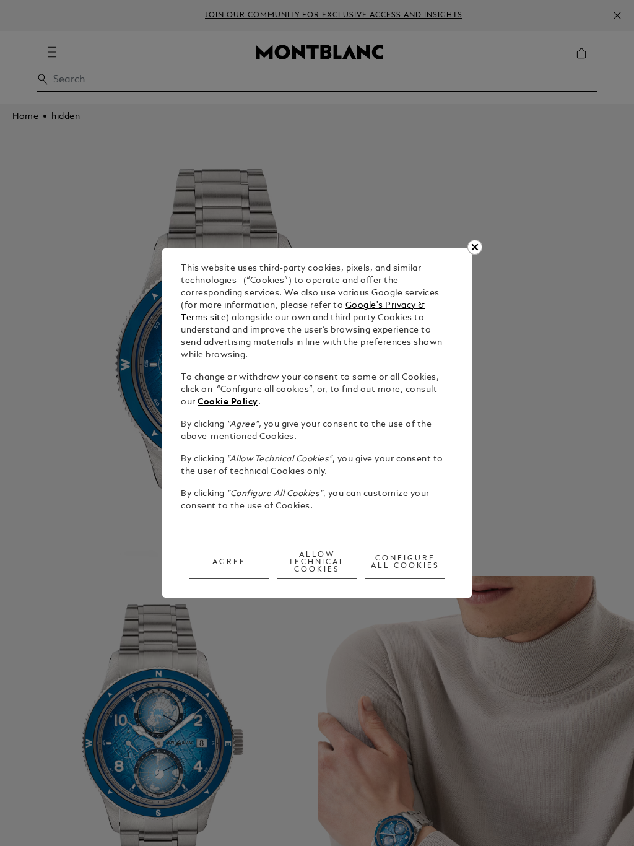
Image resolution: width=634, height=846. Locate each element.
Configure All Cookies (405, 562)
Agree (229, 562)
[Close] (474, 247)
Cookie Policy (228, 402)
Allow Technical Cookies (317, 562)
